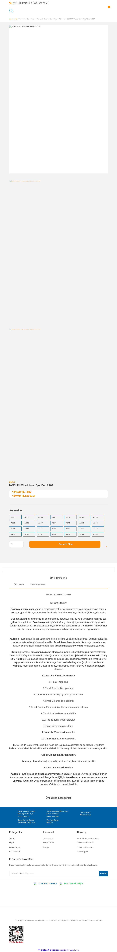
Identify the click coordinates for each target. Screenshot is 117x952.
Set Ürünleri (14, 852)
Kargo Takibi (48, 843)
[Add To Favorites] (107, 544)
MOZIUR (12, 482)
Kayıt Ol (103, 874)
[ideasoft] (43, 950)
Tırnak (12, 838)
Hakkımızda (48, 838)
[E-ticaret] (58, 950)
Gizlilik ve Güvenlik (85, 847)
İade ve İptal (82, 852)
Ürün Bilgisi (19, 584)
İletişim (46, 847)
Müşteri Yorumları (38, 584)
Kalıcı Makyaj (14, 847)
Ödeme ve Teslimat (85, 843)
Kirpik (11, 843)
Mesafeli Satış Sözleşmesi (88, 838)
